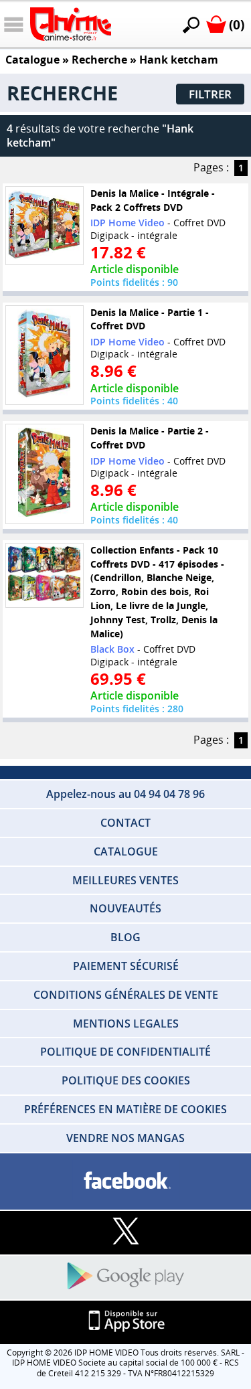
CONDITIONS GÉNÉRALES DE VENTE (125, 994)
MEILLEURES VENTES (125, 880)
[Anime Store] (70, 24)
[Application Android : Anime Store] (125, 1276)
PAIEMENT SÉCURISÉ (126, 966)
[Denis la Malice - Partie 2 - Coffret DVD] (44, 474)
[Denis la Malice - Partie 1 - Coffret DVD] (44, 355)
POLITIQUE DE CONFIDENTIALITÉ (125, 1051)
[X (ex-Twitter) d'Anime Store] (125, 1232)
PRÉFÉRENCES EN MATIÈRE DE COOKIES (125, 1109)
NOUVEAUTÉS (125, 908)
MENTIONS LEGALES (126, 1023)
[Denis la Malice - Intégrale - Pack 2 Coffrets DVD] (44, 225)
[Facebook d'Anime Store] (125, 1181)
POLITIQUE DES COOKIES (126, 1080)
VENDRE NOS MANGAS (125, 1138)
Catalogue (32, 59)
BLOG (125, 937)
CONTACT (125, 822)
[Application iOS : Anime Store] (125, 1321)
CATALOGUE (126, 851)
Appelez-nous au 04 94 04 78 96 (125, 794)
